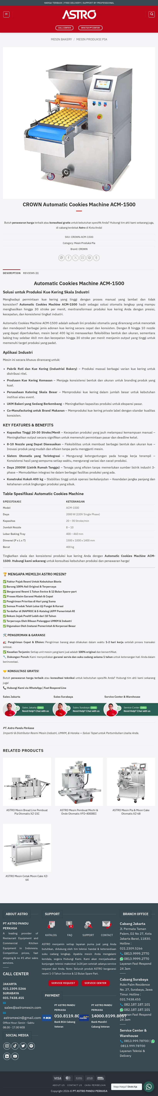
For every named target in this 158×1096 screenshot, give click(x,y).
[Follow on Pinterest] (31, 1046)
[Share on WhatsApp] (61, 258)
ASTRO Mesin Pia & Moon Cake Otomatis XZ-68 (131, 812)
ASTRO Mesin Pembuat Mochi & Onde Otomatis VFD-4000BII (79, 812)
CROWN (83, 249)
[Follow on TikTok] (15, 1046)
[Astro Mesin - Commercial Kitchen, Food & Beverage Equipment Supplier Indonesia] (79, 14)
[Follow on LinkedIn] (7, 1056)
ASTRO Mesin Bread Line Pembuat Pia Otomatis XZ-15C (27, 812)
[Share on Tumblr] (96, 258)
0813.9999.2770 (136, 953)
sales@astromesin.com (22, 1007)
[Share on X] (75, 258)
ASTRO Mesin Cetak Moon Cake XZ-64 (27, 877)
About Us (59, 1085)
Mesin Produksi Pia (91, 39)
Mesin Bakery (61, 39)
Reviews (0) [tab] (31, 273)
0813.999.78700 (136, 1041)
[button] (6, 14)
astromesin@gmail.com (22, 1017)
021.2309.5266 (14, 988)
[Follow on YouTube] (15, 1056)
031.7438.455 (13, 998)
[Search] (152, 14)
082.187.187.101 (137, 1004)
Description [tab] (11, 273)
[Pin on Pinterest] (89, 258)
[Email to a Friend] (82, 258)
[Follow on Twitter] (23, 1046)
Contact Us (74, 1085)
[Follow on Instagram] (7, 1046)
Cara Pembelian (95, 1085)
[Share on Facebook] (68, 258)
